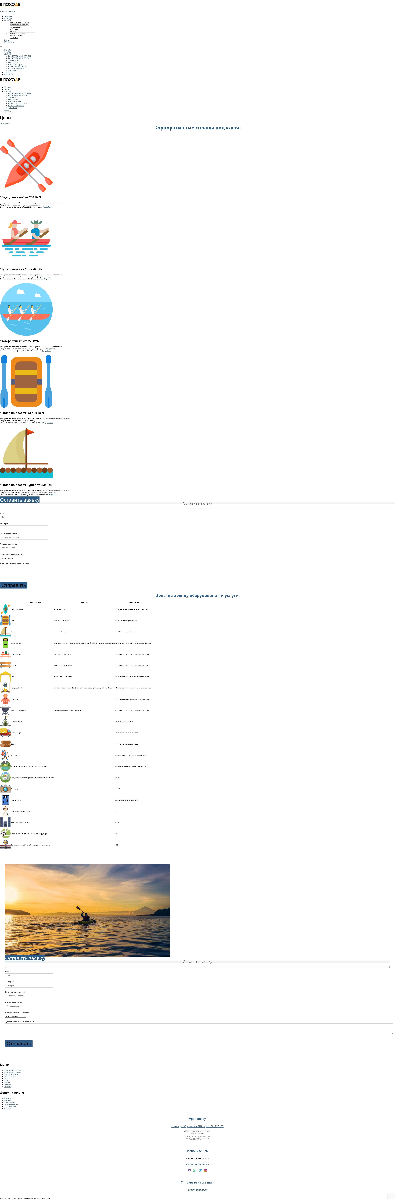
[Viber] (189, 1171)
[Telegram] (200, 1171)
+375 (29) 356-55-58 (7, 11)
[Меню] (1, 46)
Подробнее (46, 351)
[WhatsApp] (194, 1171)
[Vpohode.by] (197, 5)
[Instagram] (205, 1171)
